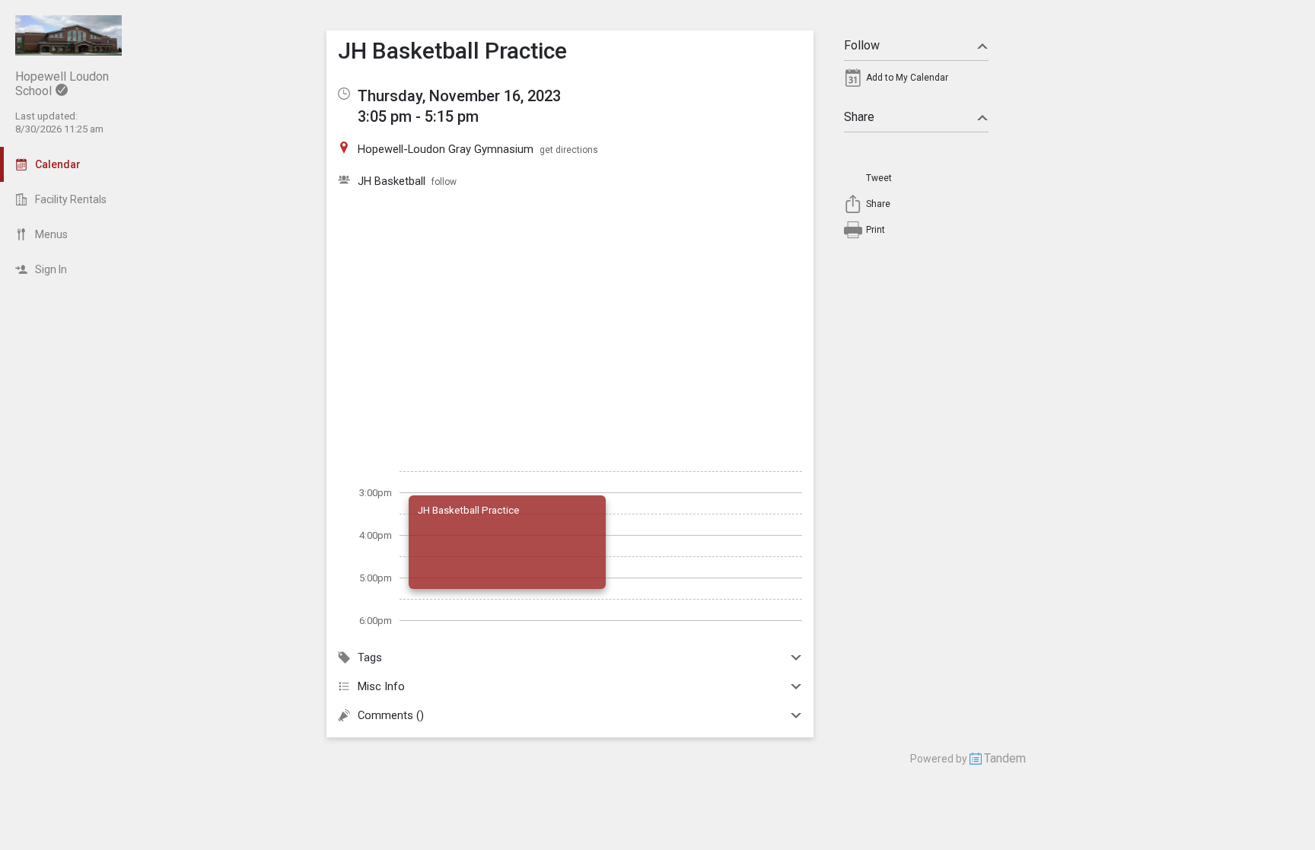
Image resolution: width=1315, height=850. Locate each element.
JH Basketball (391, 181)
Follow (862, 45)
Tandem (1005, 758)
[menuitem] (916, 81)
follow (444, 182)
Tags (370, 657)
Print (875, 229)
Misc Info (381, 686)
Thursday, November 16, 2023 (459, 96)
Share (859, 117)
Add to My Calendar (907, 77)
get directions (569, 150)
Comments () (391, 715)
